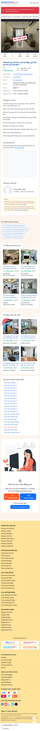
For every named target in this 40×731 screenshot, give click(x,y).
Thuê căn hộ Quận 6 (10, 396)
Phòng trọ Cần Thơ (6, 536)
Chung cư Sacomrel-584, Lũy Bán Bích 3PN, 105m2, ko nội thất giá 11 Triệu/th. (29, 297)
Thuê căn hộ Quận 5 (10, 393)
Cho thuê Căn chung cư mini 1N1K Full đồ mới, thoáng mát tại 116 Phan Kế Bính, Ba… (28, 337)
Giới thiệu (4, 657)
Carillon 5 (5, 303)
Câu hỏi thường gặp (6, 675)
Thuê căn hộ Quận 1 (10, 383)
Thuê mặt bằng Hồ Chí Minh (9, 595)
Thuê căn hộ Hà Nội (6, 578)
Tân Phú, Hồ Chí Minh (9, 275)
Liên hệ (3, 667)
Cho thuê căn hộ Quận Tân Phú (23, 74)
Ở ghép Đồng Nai (6, 625)
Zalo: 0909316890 (29, 496)
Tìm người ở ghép (7, 609)
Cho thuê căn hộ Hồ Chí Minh (13, 237)
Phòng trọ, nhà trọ (8, 525)
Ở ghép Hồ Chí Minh (6, 612)
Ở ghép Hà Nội (5, 615)
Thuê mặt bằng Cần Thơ (7, 602)
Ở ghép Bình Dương (6, 620)
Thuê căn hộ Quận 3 (10, 388)
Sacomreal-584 (25, 303)
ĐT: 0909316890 (12, 496)
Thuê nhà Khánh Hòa (7, 568)
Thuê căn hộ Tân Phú (10, 427)
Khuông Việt (6, 273)
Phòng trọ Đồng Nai (6, 541)
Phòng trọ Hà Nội (6, 531)
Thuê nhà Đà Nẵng (6, 561)
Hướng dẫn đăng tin (6, 677)
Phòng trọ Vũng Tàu (6, 543)
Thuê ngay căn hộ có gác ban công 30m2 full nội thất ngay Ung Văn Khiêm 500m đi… (11, 337)
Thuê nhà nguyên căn (9, 550)
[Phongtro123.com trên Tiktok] (16, 705)
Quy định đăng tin (6, 682)
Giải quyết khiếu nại (6, 685)
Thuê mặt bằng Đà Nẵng (8, 600)
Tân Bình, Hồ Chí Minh (9, 370)
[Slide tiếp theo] (36, 35)
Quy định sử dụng (6, 662)
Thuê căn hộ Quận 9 (10, 404)
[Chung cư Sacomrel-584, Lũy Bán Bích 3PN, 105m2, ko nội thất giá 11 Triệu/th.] (29, 286)
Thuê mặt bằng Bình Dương (9, 605)
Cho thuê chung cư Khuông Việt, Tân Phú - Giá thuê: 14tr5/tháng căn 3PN (11, 267)
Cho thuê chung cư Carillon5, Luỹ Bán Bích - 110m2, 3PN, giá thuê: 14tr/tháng (10, 297)
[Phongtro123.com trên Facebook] (2, 705)
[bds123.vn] (10, 643)
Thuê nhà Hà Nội (5, 556)
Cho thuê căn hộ (7, 572)
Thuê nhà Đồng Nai (6, 563)
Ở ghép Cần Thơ (5, 622)
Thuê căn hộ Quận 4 (10, 390)
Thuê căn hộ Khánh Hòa (7, 588)
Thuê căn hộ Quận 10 (10, 406)
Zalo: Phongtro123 (21, 507)
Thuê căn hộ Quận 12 (10, 411)
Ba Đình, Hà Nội (25, 343)
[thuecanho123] (10, 647)
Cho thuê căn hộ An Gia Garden (14, 225)
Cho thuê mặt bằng (8, 592)
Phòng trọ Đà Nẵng (6, 533)
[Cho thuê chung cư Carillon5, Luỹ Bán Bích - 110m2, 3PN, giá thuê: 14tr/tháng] (11, 286)
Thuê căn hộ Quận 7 (10, 398)
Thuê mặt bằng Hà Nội (7, 597)
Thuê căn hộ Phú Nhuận (11, 422)
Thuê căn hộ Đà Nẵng (7, 583)
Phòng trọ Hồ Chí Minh (7, 528)
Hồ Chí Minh (17, 77)
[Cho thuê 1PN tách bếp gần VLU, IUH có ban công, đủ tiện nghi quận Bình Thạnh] (29, 353)
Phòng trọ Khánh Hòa (7, 546)
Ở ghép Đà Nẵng (5, 617)
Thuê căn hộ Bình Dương (8, 580)
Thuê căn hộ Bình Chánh (12, 432)
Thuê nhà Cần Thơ (6, 566)
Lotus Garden (25, 273)
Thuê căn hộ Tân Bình (11, 424)
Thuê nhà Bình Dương (7, 558)
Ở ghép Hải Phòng (6, 627)
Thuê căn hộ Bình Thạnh (11, 414)
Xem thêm (23, 204)
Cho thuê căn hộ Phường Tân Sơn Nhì (16, 229)
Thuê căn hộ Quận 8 (10, 401)
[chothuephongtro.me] (30, 647)
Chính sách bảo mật (6, 665)
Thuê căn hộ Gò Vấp (10, 419)
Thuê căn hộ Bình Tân (11, 417)
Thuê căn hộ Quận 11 (10, 409)
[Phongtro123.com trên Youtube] (5, 705)
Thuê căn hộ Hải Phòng (7, 585)
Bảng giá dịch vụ (5, 680)
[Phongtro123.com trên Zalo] (9, 705)
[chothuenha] (30, 643)
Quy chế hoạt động (6, 660)
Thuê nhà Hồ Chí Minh (7, 553)
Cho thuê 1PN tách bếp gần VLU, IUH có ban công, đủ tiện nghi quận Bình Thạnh (28, 364)
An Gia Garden (17, 80)
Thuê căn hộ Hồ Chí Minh (8, 575)
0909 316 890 (12, 717)
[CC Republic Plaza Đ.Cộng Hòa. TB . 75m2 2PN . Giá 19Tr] (11, 353)
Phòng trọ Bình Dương (7, 538)
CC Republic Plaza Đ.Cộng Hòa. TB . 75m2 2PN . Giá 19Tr (11, 364)
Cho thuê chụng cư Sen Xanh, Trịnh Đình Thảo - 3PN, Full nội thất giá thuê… (28, 267)
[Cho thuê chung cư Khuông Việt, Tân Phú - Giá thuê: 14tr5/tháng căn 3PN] (11, 256)
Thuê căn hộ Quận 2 (10, 385)
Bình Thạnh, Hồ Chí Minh (10, 343)
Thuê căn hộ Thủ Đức (10, 430)
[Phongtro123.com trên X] (12, 705)
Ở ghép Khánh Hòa (6, 630)
